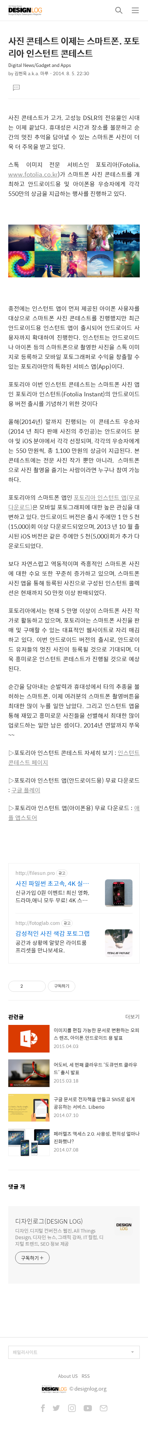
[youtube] (88, 1408)
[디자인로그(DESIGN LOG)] (25, 10)
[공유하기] (29, 986)
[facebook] (43, 1408)
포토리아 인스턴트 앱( (101, 497)
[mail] (103, 1408)
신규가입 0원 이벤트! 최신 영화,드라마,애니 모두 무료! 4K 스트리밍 (52, 896)
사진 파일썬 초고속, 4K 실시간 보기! (52, 883)
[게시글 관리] (38, 986)
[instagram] (72, 1408)
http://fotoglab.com (37, 923)
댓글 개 (16, 1186)
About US (68, 1376)
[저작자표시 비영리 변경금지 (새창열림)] (84, 986)
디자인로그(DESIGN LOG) (49, 1221)
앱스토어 (26, 817)
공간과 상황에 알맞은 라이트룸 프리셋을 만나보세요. (51, 946)
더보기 (132, 1016)
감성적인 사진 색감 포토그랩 (52, 933)
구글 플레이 (25, 790)
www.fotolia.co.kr (33, 174)
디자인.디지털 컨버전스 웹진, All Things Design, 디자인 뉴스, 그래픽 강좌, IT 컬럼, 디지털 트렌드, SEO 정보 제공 (59, 1237)
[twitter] (56, 1408)
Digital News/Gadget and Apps (39, 65)
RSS (86, 1376)
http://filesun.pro (35, 873)
